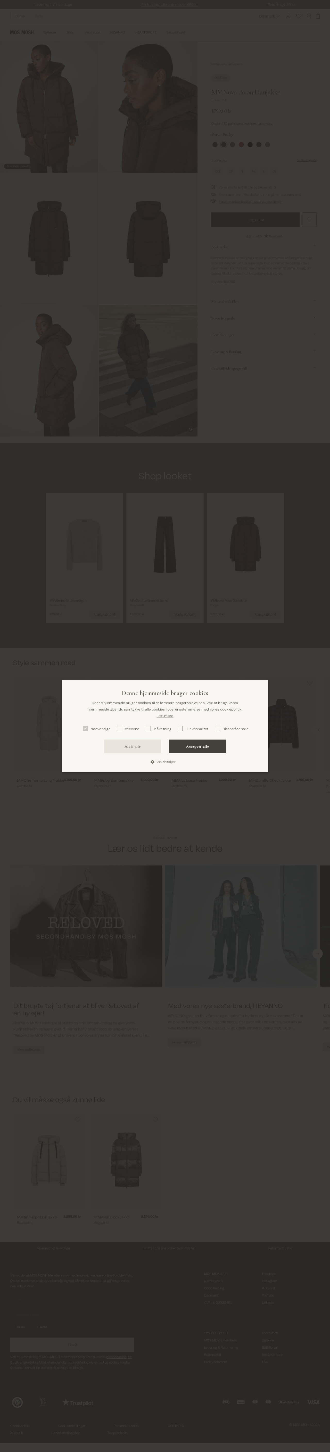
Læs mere (164, 715)
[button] (165, 762)
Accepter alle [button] (197, 746)
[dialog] (165, 726)
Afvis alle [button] (133, 746)
